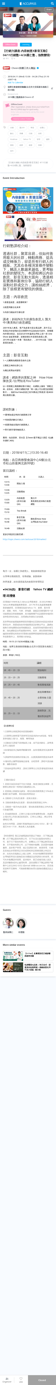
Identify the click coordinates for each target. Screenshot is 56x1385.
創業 (21, 145)
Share (49, 9)
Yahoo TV (27, 139)
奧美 (12, 145)
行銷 (30, 133)
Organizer (6, 1381)
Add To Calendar (15, 82)
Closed (42, 1380)
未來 (40, 133)
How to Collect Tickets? (22, 119)
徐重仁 (42, 127)
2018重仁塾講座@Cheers (19, 97)
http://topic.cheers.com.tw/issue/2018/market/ (25, 539)
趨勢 (48, 139)
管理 (38, 139)
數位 (12, 133)
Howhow (13, 139)
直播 (40, 145)
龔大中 (22, 127)
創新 (30, 145)
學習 (32, 127)
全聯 (12, 127)
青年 (12, 151)
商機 (21, 133)
